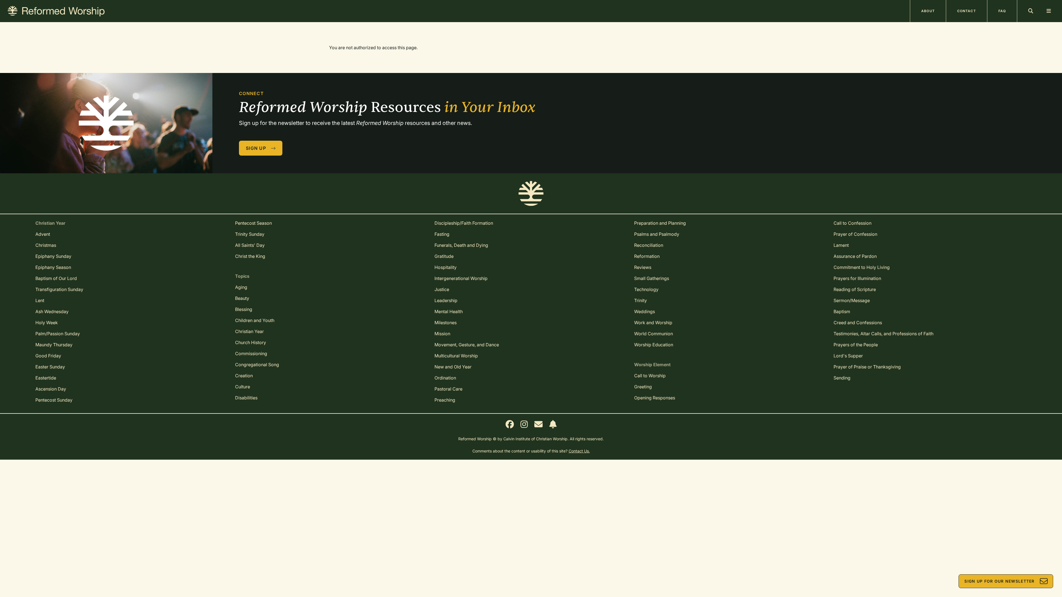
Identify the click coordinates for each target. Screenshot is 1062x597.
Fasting (441, 234)
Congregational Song (257, 364)
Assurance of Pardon (855, 256)
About (928, 11)
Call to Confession (852, 223)
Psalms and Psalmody (656, 234)
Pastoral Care (448, 389)
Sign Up (256, 148)
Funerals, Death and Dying (461, 245)
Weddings (644, 311)
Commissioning (251, 353)
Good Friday (48, 355)
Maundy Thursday (53, 344)
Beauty (242, 298)
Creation (244, 375)
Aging (241, 287)
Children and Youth (254, 320)
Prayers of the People (856, 344)
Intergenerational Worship (461, 278)
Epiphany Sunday (53, 256)
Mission (442, 333)
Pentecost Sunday (53, 400)
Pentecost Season (253, 223)
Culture (242, 386)
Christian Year (249, 331)
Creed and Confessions (858, 322)
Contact (966, 11)
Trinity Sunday (249, 234)
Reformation (647, 256)
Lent (39, 300)
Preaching (444, 400)
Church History (250, 342)
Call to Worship (650, 375)
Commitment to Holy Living (862, 267)
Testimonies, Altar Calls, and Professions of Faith (883, 333)
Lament (841, 245)
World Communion (653, 333)
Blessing (243, 309)
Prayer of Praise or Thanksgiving (867, 367)
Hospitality (445, 267)
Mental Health (448, 311)
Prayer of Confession (855, 234)
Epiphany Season (53, 267)
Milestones (445, 322)
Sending (842, 378)
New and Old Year (453, 367)
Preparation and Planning (660, 223)
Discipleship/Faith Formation (463, 223)
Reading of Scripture (855, 289)
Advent (42, 234)
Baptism (842, 311)
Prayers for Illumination (857, 278)
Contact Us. (579, 451)
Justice (441, 289)
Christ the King (250, 256)
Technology (646, 289)
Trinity (640, 300)
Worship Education (653, 344)
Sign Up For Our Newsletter (999, 581)
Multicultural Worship (456, 355)
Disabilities (246, 397)
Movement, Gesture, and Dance (466, 344)
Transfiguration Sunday (59, 289)
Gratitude (444, 256)
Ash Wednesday (52, 311)
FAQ (1002, 11)
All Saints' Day (250, 245)
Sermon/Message (852, 300)
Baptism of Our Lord (56, 278)
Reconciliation (648, 245)
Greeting (643, 386)
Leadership (445, 300)
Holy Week (46, 322)
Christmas (45, 245)
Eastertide (45, 378)
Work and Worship (653, 322)
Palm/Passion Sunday (57, 333)
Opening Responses (654, 397)
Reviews (642, 267)
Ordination (445, 378)
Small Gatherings (651, 278)
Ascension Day (50, 389)
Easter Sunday (50, 367)
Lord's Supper (848, 355)
